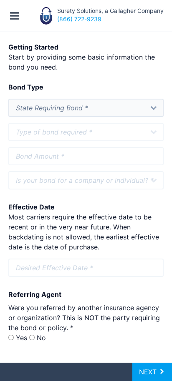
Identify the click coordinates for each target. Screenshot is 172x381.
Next (149, 372)
